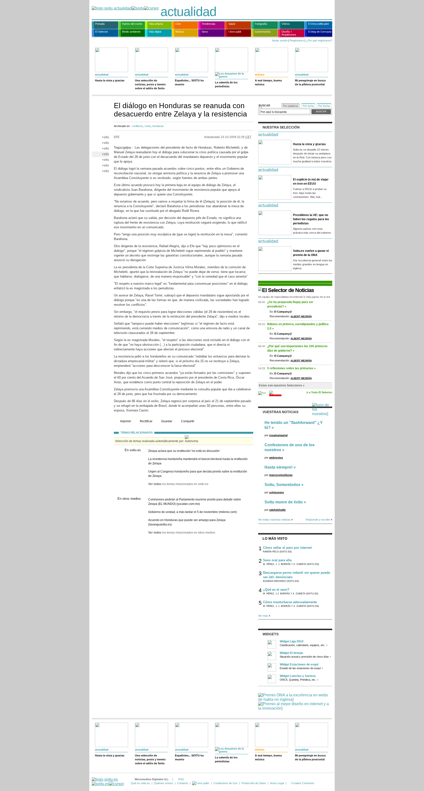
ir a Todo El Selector (319, 392)
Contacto (182, 783)
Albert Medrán (301, 316)
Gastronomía (262, 31)
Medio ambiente (131, 31)
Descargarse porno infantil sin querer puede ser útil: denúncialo (296, 575)
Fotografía (261, 23)
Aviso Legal (277, 783)
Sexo (205, 31)
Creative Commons (302, 783)
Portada (100, 23)
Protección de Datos (254, 783)
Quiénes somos (163, 783)
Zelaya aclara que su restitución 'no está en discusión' (184, 451)
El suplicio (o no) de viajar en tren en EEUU (311, 181)
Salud (231, 23)
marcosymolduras (280, 474)
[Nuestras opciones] (200, 783)
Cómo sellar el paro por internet (287, 547)
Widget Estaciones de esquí (299, 664)
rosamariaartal (278, 435)
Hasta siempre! (278, 467)
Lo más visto (275, 538)
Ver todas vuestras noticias (274, 519)
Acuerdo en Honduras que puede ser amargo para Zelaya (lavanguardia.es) (186, 522)
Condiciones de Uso (225, 783)
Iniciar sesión (280, 40)
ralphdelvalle (277, 509)
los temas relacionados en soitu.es (178, 484)
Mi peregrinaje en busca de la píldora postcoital (310, 82)
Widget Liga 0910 (292, 641)
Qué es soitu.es (140, 783)
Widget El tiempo (291, 653)
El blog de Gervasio (319, 31)
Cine (178, 23)
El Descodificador (318, 23)
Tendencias (208, 23)
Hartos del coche (132, 23)
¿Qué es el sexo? (276, 589)
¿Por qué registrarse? (319, 40)
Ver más (263, 615)
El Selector (101, 31)
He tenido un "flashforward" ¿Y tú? (294, 425)
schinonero (276, 492)
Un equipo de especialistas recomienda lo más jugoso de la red (294, 296)
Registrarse (297, 40)
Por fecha (324, 105)
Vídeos (285, 23)
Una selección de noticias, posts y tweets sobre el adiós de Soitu (150, 84)
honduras (158, 126)
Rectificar (146, 421)
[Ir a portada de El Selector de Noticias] (286, 290)
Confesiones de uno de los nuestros (290, 447)
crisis (148, 126)
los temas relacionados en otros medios (181, 532)
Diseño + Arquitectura (288, 33)
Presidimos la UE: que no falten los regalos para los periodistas (311, 219)
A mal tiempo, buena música (268, 82)
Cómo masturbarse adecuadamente (290, 602)
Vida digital (155, 31)
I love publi (234, 31)
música (259, 74)
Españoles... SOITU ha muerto (189, 82)
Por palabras (290, 105)
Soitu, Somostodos (282, 485)
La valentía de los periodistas (226, 84)
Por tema (308, 105)
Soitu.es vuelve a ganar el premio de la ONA (311, 253)
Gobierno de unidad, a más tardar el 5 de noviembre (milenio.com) (192, 512)
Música (179, 31)
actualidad (188, 11)
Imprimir (125, 421)
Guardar (166, 421)
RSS (181, 779)
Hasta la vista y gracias (109, 80)
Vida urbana (156, 23)
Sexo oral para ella (277, 560)
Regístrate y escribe (318, 519)
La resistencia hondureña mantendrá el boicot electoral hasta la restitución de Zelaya (198, 461)
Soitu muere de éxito (284, 502)
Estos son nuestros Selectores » (282, 385)
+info (105, 137)
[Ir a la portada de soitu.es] (108, 781)
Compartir (187, 421)
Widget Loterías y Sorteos (298, 676)
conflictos (137, 126)
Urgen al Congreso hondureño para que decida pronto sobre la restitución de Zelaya (197, 474)
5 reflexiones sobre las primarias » (291, 368)
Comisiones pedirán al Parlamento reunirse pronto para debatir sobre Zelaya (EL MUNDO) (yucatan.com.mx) (194, 502)
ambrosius (276, 457)
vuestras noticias (280, 412)
